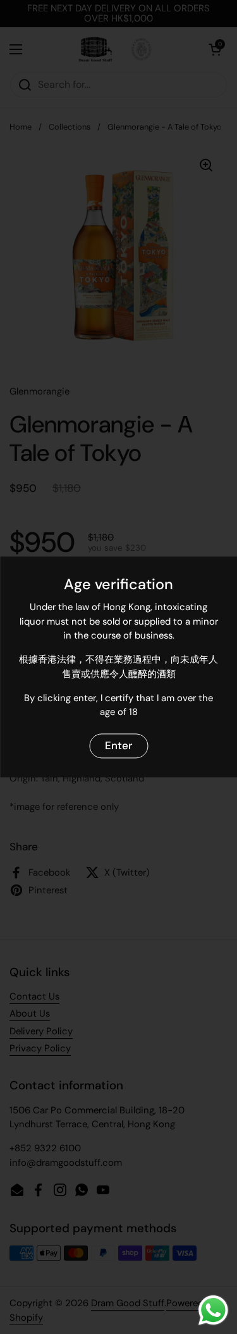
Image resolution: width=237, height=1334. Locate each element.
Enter (118, 745)
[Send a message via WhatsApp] (213, 1310)
